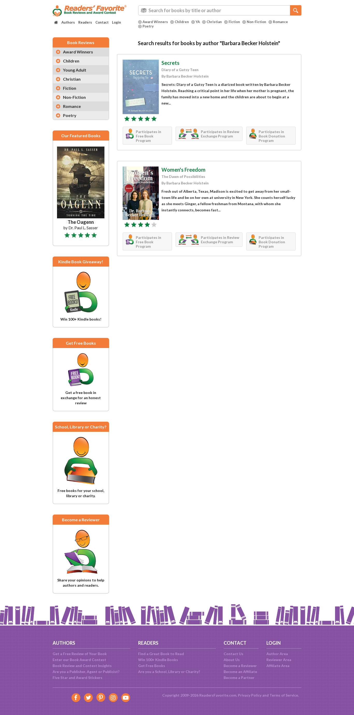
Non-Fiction (256, 22)
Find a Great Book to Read (161, 653)
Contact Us (233, 653)
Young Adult (74, 69)
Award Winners (155, 22)
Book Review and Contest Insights (82, 665)
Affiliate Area (277, 665)
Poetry (148, 26)
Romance (280, 22)
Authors (68, 22)
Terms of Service (284, 695)
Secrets (170, 63)
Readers (85, 22)
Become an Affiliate (240, 671)
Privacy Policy (249, 695)
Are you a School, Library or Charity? (169, 671)
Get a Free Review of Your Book (80, 653)
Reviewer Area (278, 659)
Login (116, 22)
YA (198, 22)
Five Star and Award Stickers (77, 677)
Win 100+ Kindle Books (158, 659)
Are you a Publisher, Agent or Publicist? (86, 671)
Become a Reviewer (240, 665)
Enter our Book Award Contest (79, 659)
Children (182, 22)
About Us (232, 659)
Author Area (277, 653)
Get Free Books (151, 665)
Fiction (234, 22)
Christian (214, 22)
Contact (102, 22)
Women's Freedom (183, 169)
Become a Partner (239, 677)
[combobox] (220, 10)
